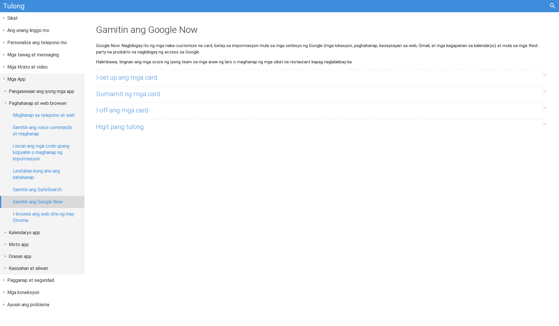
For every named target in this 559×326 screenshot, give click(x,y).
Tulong (14, 6)
